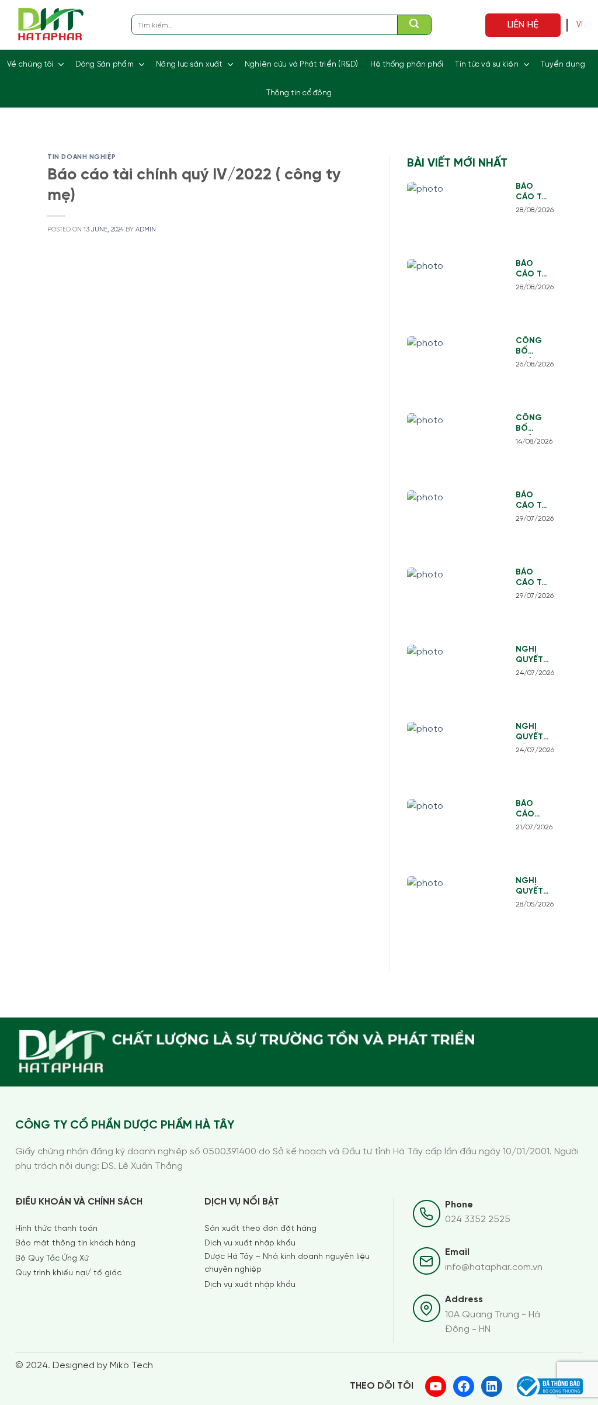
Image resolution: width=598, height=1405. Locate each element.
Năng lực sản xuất (189, 64)
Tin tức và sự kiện (487, 64)
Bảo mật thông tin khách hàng (75, 1243)
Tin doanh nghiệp (81, 157)
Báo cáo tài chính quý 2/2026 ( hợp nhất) (533, 578)
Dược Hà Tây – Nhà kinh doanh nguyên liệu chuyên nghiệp (287, 1263)
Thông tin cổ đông (299, 93)
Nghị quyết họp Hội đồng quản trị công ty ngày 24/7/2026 (533, 655)
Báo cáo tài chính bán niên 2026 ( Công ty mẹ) (532, 192)
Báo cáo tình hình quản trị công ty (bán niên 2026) (531, 810)
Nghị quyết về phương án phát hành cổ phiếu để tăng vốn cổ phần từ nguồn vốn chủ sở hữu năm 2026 (533, 732)
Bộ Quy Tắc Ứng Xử (52, 1258)
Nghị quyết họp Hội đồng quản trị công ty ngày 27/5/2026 (533, 887)
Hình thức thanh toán (56, 1228)
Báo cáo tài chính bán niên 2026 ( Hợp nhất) (532, 269)
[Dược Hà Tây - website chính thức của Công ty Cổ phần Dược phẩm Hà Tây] (51, 25)
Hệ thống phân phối (407, 64)
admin (145, 229)
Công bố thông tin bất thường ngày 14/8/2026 (533, 424)
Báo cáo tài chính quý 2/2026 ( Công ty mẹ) (533, 501)
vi (579, 25)
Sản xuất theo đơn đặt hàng (260, 1228)
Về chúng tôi (30, 64)
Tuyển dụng (563, 64)
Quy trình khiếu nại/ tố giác (68, 1273)
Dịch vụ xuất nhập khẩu (249, 1243)
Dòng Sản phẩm (104, 64)
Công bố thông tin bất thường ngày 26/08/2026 (533, 347)
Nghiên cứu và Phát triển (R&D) (302, 64)
